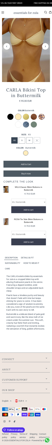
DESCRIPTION (11, 257)
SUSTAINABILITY (12, 263)
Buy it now (26, 173)
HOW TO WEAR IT (31, 263)
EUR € (21, 401)
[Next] (45, 46)
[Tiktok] (14, 421)
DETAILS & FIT (27, 257)
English (5, 401)
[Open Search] (45, 12)
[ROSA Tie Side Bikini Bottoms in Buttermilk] (6, 231)
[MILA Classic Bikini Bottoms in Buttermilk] (6, 199)
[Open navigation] (6, 12)
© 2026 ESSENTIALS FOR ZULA (16, 440)
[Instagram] (4, 421)
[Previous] (6, 46)
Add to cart (29, 210)
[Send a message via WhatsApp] (47, 440)
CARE (7, 269)
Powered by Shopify (41, 440)
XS (14, 140)
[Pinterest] (9, 421)
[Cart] (50, 12)
